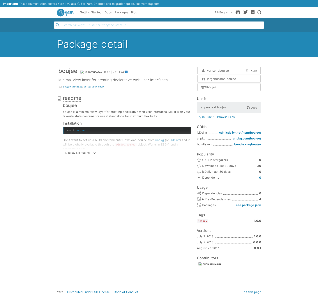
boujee (67, 86)
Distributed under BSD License (88, 292)
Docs (108, 12)
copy (254, 70)
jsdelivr (175, 140)
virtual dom (90, 86)
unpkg (159, 140)
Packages (121, 12)
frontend (77, 86)
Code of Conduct (126, 292)
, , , (216, 199)
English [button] (224, 12)
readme (72, 98)
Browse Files (226, 117)
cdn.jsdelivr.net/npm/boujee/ (240, 132)
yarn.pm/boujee (218, 70)
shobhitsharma (212, 264)
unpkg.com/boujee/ (247, 138)
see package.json (248, 205)
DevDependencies (218, 199)
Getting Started (91, 12)
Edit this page (251, 292)
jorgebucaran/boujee (221, 79)
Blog (134, 12)
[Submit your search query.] (58, 25)
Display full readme (78, 152)
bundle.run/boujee (247, 144)
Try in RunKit (206, 117)
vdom (101, 86)
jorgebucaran (93, 72)
